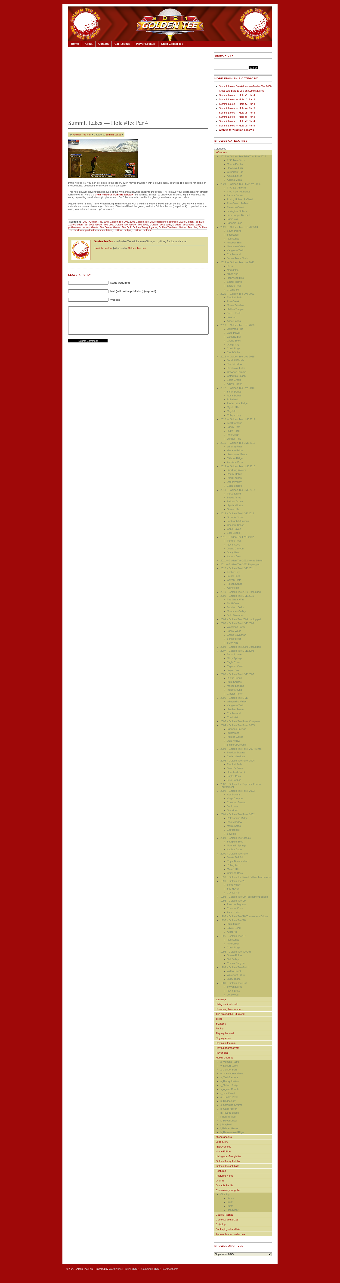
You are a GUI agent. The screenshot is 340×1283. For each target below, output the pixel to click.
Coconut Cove (235, 908)
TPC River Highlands (238, 191)
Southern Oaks (235, 607)
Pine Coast (233, 434)
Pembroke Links (236, 368)
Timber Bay (233, 572)
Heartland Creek (236, 772)
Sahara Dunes (235, 195)
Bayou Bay (233, 670)
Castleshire (233, 829)
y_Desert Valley (229, 1065)
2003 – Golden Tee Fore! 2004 (237, 760)
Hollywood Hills (235, 277)
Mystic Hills (233, 407)
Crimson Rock (235, 873)
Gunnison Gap (235, 172)
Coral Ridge (233, 348)
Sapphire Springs (236, 729)
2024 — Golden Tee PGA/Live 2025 (240, 184)
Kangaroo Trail (235, 250)
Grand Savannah (236, 634)
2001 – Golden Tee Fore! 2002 (237, 814)
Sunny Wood (234, 631)
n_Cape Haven (228, 1108)
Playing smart (223, 1038)
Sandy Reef (233, 427)
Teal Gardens (234, 423)
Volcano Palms (235, 450)
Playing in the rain (225, 1043)
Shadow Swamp (236, 752)
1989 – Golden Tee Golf (233, 983)
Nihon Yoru (233, 274)
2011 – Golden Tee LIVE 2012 (237, 537)
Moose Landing (235, 685)
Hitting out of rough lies (228, 1156)
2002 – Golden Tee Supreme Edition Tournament (240, 785)
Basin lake (232, 219)
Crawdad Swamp (236, 372)
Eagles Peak (234, 776)
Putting (219, 1028)
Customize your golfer (228, 1190)
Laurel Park (233, 576)
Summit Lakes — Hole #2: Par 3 (237, 99)
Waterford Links (236, 975)
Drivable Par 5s (224, 1185)
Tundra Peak (234, 540)
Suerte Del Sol (235, 857)
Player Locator (145, 43)
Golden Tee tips (122, 230)
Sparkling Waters (236, 470)
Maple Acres (234, 825)
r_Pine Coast (227, 1093)
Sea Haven (233, 888)
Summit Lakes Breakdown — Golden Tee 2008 (245, 86)
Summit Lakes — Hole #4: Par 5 (237, 108)
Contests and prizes (227, 1219)
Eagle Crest (233, 662)
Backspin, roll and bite (228, 1229)
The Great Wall (235, 599)
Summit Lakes (113, 134)
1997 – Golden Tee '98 (233, 920)
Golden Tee (121, 224)
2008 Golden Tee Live (191, 221)
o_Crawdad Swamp (231, 1104)
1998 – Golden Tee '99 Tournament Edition (244, 896)
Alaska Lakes (234, 175)
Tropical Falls (234, 297)
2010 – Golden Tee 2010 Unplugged (240, 592)
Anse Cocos (234, 321)
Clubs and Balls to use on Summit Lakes (241, 90)
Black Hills (232, 642)
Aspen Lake (233, 912)
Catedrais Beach (236, 376)
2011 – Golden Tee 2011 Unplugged (240, 564)
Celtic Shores (234, 485)
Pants (230, 1206)
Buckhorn (232, 806)
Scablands (233, 234)
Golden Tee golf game (145, 227)
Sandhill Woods (235, 360)
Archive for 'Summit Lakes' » (236, 130)
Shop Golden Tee (172, 43)
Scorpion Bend (235, 841)
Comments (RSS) (151, 1269)
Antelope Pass (235, 462)
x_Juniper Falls (229, 1069)
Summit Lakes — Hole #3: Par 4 (237, 103)
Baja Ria (231, 317)
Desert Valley (234, 481)
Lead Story (222, 1141)
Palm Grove (233, 924)
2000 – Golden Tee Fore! (234, 853)
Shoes (230, 1198)
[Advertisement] (138, 81)
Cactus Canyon (235, 963)
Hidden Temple (235, 309)
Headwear (232, 1209)
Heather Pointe (235, 709)
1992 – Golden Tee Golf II (234, 967)
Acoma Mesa (234, 179)
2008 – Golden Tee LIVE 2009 (237, 623)
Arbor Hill (232, 931)
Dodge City (233, 344)
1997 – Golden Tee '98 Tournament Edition (244, 916)
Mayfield (231, 411)
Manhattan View (236, 246)
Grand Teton (234, 340)
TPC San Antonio (236, 187)
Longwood (232, 994)
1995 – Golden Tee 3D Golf (235, 951)
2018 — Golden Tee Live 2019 (237, 356)
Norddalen (232, 270)
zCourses (221, 152)
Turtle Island (234, 493)
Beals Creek (234, 379)
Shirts (230, 1202)
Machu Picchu (235, 164)
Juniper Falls (234, 438)
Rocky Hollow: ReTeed (240, 199)
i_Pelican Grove (229, 1128)
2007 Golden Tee (92, 221)
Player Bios (222, 1052)
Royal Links (233, 990)
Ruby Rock (233, 430)
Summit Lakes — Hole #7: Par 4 (237, 121)
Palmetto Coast (235, 207)
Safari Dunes (234, 391)
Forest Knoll (233, 313)
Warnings (221, 999)
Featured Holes (224, 1175)
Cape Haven (234, 529)
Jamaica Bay (234, 336)
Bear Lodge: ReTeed (238, 215)
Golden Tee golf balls (227, 1166)
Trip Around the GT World (230, 1014)
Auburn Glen (234, 556)
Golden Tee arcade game (187, 224)
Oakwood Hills (235, 328)
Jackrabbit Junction (238, 521)
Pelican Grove (235, 501)
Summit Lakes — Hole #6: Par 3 (237, 116)
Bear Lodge (233, 532)
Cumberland (234, 254)
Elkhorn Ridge (235, 458)
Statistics (221, 1023)
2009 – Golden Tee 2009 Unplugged (240, 619)
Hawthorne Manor (237, 454)
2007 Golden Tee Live (116, 221)
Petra (230, 266)
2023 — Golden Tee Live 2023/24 (239, 227)
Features (221, 1170)
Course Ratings (224, 1214)
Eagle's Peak (234, 285)
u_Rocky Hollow (229, 1081)
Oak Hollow (233, 740)
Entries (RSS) (131, 1269)
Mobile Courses (224, 1057)
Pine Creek (233, 301)
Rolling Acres (234, 865)
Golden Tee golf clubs (228, 1161)
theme (170, 1269)
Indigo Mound (234, 689)
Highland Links (235, 505)
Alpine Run (233, 587)
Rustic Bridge (234, 678)
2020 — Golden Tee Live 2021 (237, 293)
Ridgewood (233, 732)
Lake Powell (233, 332)
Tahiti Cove (233, 603)
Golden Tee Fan (82, 134)
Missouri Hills (234, 242)
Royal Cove (233, 544)
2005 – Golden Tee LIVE (234, 697)
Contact (103, 43)
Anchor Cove (234, 849)
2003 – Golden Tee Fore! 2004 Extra (240, 748)
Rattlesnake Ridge (237, 403)
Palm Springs (234, 681)
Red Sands (233, 238)
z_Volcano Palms (230, 1061)
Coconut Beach (235, 525)
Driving (220, 1180)
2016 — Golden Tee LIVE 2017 (237, 419)
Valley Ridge (234, 978)
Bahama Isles (234, 223)
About (89, 43)
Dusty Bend (233, 552)
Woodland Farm (236, 627)
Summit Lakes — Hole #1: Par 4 (237, 95)
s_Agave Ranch (229, 1089)
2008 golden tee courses (164, 221)
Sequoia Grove (235, 517)
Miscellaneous (224, 1137)
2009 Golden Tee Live (101, 224)
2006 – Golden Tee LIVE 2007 (237, 674)
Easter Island (234, 281)
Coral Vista (233, 717)
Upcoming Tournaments (229, 1009)
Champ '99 (233, 289)
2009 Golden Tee (77, 224)
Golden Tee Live (188, 227)
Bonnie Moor (234, 638)
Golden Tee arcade (160, 224)
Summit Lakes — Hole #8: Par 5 (237, 125)
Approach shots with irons (230, 1234)
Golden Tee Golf (122, 227)
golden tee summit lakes (98, 230)
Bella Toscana (235, 615)
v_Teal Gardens (229, 1077)
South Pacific (234, 230)
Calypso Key (234, 415)
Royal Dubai (234, 395)
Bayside (231, 833)
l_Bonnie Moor (228, 1116)
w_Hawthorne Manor (232, 1073)
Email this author (103, 248)
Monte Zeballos (235, 305)
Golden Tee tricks (142, 230)
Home (75, 43)
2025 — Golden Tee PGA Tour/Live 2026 (243, 156)
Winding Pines (235, 446)
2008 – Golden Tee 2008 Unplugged (240, 646)
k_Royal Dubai (228, 1120)
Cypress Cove (235, 666)
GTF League (122, 43)
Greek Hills (233, 509)
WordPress (115, 1269)
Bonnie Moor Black (237, 258)
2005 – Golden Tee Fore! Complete (240, 721)
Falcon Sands (234, 583)
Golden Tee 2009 (138, 224)
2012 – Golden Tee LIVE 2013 (237, 513)
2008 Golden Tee (139, 221)
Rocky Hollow (234, 474)
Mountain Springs (236, 845)
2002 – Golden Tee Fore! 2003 (237, 790)
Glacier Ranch (235, 693)
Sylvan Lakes (234, 986)
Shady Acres (234, 497)
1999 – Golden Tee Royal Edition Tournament (245, 877)
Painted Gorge (235, 736)
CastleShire (233, 352)
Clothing (224, 1194)
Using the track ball (226, 1004)
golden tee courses (79, 227)
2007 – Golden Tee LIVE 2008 (237, 650)
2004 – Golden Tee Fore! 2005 (237, 725)
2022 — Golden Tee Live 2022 (237, 262)
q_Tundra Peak (229, 1097)
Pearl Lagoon (234, 478)
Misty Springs (234, 658)
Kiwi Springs (234, 794)
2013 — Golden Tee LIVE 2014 (237, 490)
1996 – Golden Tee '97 (233, 936)
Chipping (221, 1224)
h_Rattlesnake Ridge (232, 1132)
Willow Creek (234, 971)
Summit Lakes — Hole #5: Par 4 (237, 112)
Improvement (223, 1146)
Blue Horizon (234, 780)
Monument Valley (236, 611)
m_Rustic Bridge (229, 1112)
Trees (219, 1018)
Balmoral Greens (236, 744)
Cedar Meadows (236, 756)
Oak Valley (233, 959)
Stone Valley (234, 884)
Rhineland (232, 399)
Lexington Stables (237, 211)
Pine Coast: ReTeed (238, 203)
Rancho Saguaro (236, 904)
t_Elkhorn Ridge (229, 1085)
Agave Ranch (234, 383)
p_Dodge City (228, 1101)
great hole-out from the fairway (114, 194)
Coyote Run (233, 892)
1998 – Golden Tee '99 (233, 900)
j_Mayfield (226, 1124)
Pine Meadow (234, 364)
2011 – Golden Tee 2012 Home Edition (241, 560)
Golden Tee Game (101, 227)
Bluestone (232, 810)
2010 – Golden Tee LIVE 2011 (237, 568)
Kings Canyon (235, 798)
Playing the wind (225, 1033)
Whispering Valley (237, 701)
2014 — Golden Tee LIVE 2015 (237, 466)
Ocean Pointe (234, 955)
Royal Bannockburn (238, 861)
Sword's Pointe (235, 768)
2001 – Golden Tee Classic (235, 837)
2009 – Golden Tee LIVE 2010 (237, 595)
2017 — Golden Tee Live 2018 (237, 388)
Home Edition (223, 1151)
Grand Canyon (235, 548)
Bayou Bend (234, 927)
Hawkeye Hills (235, 168)
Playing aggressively (227, 1047)
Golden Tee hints (168, 227)
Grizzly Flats (234, 580)
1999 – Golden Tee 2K (232, 881)
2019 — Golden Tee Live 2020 (237, 325)
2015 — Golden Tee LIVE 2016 (237, 442)
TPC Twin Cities (236, 160)
